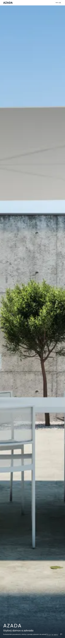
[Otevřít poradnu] (61, 634)
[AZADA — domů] (8, 3)
